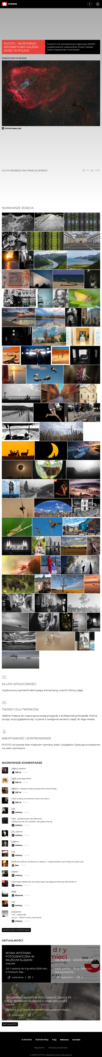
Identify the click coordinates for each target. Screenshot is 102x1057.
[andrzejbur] (60, 393)
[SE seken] (18, 222)
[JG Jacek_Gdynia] (50, 317)
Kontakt (76, 1039)
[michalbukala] (49, 469)
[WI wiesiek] (83, 336)
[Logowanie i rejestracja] (98, 4)
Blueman (19, 895)
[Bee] (85, 355)
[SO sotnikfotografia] (38, 545)
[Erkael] (92, 279)
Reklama (64, 1039)
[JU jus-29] (60, 298)
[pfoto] (18, 317)
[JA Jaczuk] (17, 412)
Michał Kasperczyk (13, 128)
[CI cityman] (85, 641)
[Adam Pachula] (84, 450)
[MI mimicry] (45, 298)
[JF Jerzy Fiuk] (49, 222)
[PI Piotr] (92, 584)
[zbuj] (51, 450)
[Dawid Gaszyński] (36, 355)
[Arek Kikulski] (44, 374)
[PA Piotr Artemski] (17, 336)
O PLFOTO (27, 1039)
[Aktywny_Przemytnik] (66, 622)
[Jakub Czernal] (10, 260)
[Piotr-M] (41, 279)
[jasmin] (44, 622)
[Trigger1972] (83, 469)
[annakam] (55, 641)
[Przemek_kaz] (67, 584)
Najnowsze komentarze (22, 762)
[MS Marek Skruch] (18, 450)
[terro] (91, 317)
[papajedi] (19, 298)
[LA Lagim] (47, 526)
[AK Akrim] (17, 545)
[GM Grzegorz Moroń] (85, 488)
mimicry (18, 812)
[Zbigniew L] (82, 241)
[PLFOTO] (9, 4)
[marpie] (18, 603)
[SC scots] (80, 565)
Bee (17, 865)
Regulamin (39, 1047)
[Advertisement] (51, 149)
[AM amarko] (17, 526)
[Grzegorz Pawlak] (43, 584)
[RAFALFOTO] (93, 622)
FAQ (54, 1039)
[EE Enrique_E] (50, 260)
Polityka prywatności (58, 1047)
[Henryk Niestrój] (81, 374)
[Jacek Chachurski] (50, 565)
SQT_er (18, 772)
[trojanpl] (82, 412)
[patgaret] (61, 431)
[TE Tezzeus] (82, 222)
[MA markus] (15, 622)
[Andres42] (14, 241)
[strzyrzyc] (88, 393)
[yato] (93, 545)
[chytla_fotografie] (18, 507)
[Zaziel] (49, 412)
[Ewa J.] (68, 279)
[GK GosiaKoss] (84, 603)
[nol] (51, 603)
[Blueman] (37, 488)
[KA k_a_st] (49, 336)
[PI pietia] (26, 260)
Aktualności (12, 940)
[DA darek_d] (18, 584)
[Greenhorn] (53, 507)
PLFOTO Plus (42, 1039)
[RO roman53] (84, 298)
